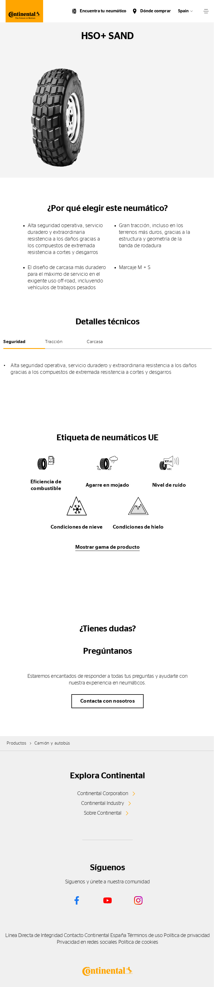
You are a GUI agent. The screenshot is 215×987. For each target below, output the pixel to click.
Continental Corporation (102, 793)
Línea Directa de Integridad (34, 935)
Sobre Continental (102, 813)
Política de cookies (138, 942)
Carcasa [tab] (95, 341)
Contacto (73, 935)
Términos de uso (145, 935)
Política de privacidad (187, 935)
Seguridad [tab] (14, 341)
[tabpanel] (107, 365)
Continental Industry (102, 803)
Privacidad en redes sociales (87, 942)
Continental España (105, 935)
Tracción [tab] (53, 341)
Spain (183, 11)
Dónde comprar (155, 11)
